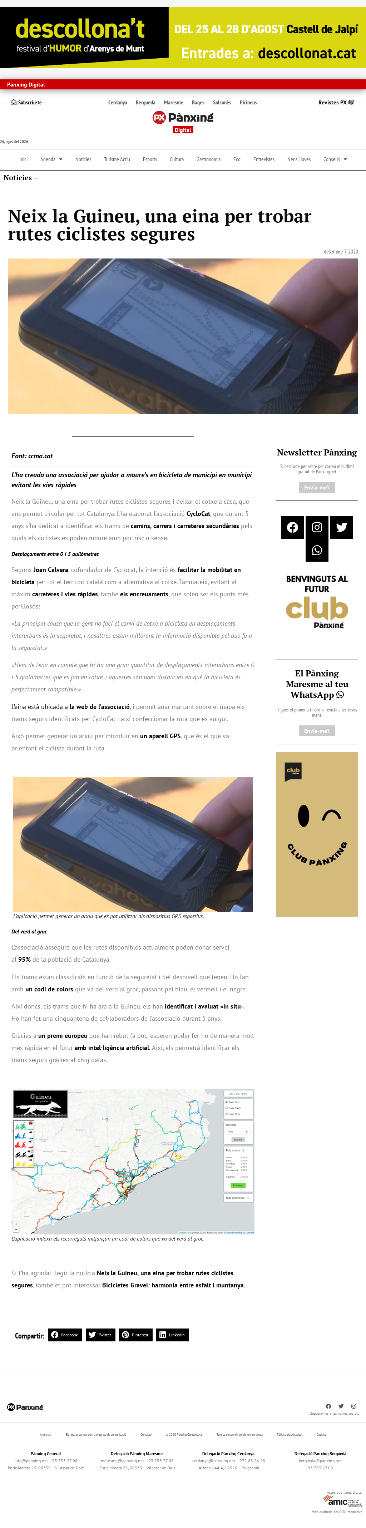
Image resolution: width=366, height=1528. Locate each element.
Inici (23, 159)
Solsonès (222, 102)
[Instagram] (317, 527)
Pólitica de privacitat (289, 1434)
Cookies (321, 1434)
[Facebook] (292, 527)
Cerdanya (117, 102)
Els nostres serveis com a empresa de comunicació (96, 1434)
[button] (65, 1335)
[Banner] (183, 36)
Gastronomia (209, 159)
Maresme (173, 102)
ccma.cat (40, 455)
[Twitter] (341, 527)
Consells (331, 159)
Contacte (146, 1434)
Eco (237, 159)
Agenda (47, 159)
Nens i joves (299, 159)
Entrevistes (263, 159)
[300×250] (317, 602)
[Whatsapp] (317, 550)
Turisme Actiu (117, 159)
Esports (150, 159)
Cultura (177, 159)
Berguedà (145, 102)
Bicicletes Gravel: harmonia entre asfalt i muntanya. (173, 1285)
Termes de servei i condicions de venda (240, 1434)
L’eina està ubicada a (70, 707)
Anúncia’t (45, 1434)
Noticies (83, 159)
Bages (198, 102)
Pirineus (248, 102)
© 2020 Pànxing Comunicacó (184, 1434)
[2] (317, 833)
